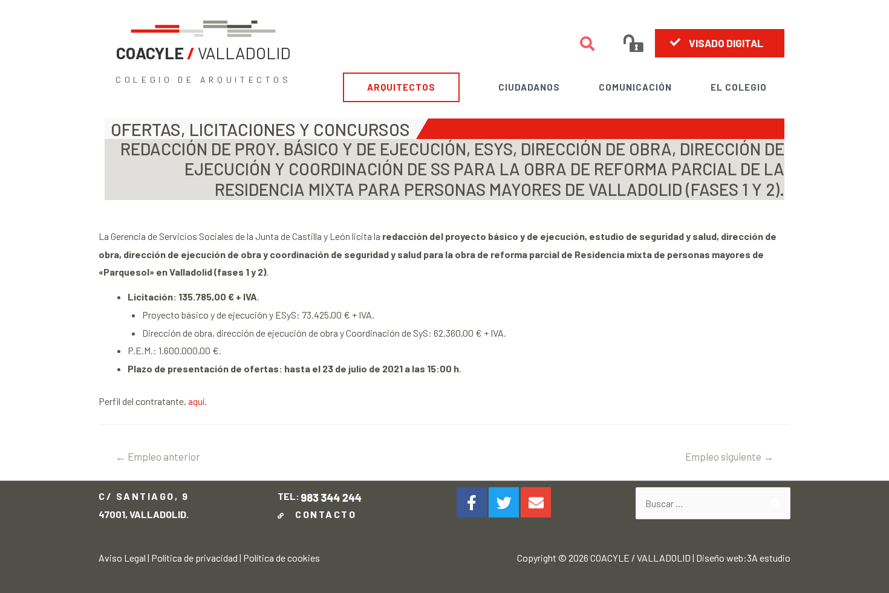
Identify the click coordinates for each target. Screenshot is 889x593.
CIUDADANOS (529, 87)
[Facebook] (472, 502)
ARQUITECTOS (401, 87)
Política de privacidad (194, 557)
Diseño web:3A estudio (743, 557)
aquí (196, 401)
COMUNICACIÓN (635, 87)
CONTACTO (322, 514)
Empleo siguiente (729, 456)
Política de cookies (281, 557)
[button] (720, 43)
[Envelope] (536, 502)
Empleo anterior (158, 456)
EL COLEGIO (739, 87)
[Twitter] (504, 502)
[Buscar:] (713, 503)
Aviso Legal (122, 557)
